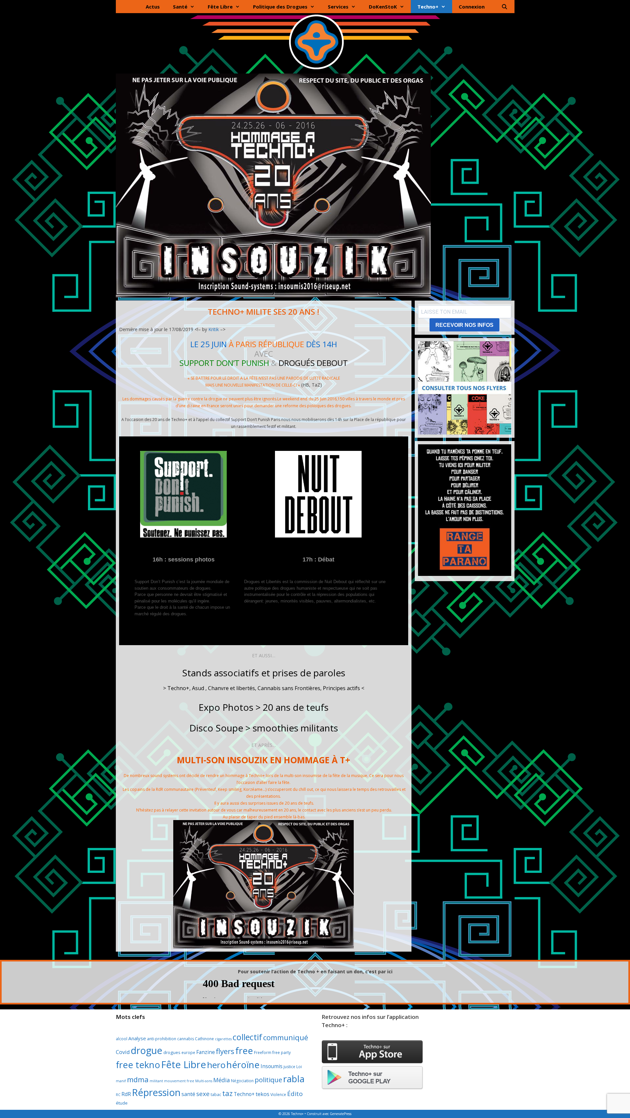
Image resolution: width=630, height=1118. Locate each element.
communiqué (285, 1037)
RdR (126, 1094)
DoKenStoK (383, 6)
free (244, 1050)
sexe (203, 1093)
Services (338, 6)
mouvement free (179, 1081)
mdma (138, 1079)
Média (221, 1080)
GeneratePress (340, 1113)
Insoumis (272, 1066)
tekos (262, 1094)
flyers (225, 1051)
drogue (146, 1050)
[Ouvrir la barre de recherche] (504, 6)
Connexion (472, 6)
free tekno (138, 1065)
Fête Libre (220, 6)
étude (122, 1103)
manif (121, 1081)
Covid (123, 1052)
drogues (171, 1052)
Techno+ (427, 6)
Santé (180, 6)
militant (156, 1081)
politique (268, 1079)
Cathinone (204, 1039)
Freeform (262, 1052)
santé (188, 1094)
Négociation (242, 1081)
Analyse (137, 1038)
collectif (247, 1037)
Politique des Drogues (280, 6)
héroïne (243, 1064)
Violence (278, 1094)
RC (118, 1094)
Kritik (213, 329)
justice (289, 1066)
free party (281, 1052)
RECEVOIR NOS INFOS (464, 325)
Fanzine (205, 1052)
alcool (121, 1039)
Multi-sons (203, 1081)
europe (188, 1052)
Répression (156, 1092)
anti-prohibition (161, 1039)
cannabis (185, 1039)
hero (216, 1065)
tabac (216, 1094)
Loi (299, 1066)
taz (227, 1093)
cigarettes (223, 1039)
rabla (293, 1078)
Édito (295, 1093)
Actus (153, 6)
